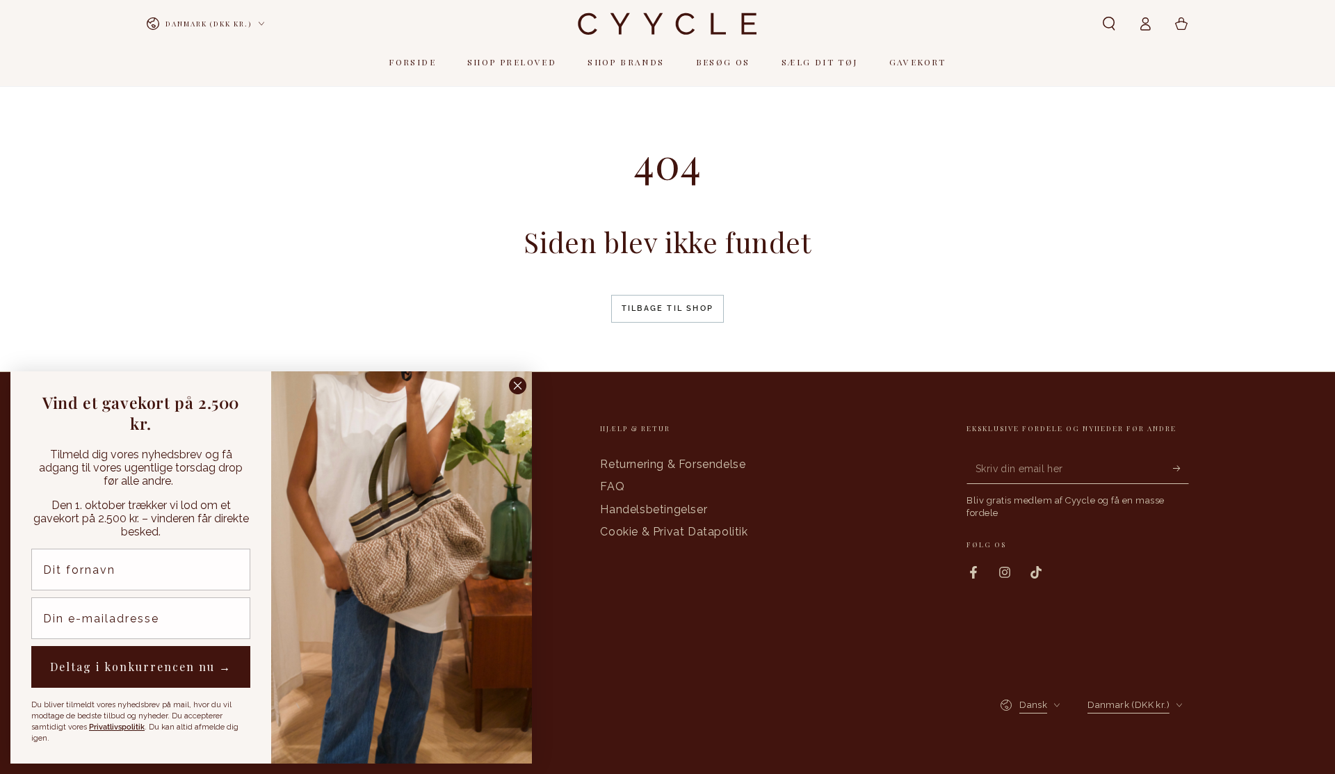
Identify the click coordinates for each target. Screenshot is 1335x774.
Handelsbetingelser (653, 509)
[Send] (1181, 468)
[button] (1109, 23)
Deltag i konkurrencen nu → (141, 666)
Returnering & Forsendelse (672, 464)
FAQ (612, 486)
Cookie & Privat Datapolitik (673, 531)
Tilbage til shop (667, 308)
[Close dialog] (517, 385)
